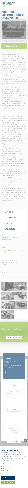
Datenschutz (4, 474)
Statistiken (6, 468)
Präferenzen (7, 466)
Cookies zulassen (8, 482)
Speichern (8, 478)
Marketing (6, 471)
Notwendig (6, 464)
